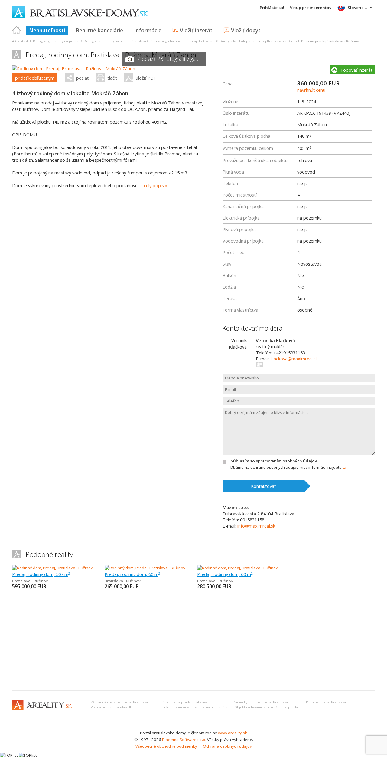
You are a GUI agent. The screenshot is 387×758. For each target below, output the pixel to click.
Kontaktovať (263, 486)
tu (344, 467)
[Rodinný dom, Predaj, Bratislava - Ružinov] (52, 568)
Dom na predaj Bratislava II (327, 702)
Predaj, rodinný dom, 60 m (132, 574)
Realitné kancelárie (99, 30)
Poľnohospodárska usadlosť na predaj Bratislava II (201, 707)
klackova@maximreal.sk (294, 359)
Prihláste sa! (272, 7)
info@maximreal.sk (256, 526)
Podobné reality (49, 554)
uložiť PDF (146, 78)
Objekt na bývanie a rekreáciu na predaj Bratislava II (275, 707)
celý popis (154, 185)
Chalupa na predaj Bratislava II (186, 702)
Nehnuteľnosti (47, 30)
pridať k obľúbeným (34, 78)
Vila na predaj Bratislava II (111, 707)
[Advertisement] (193, 640)
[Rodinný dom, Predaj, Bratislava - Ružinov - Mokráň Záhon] (73, 68)
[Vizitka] (259, 365)
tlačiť (112, 78)
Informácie (147, 30)
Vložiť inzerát (196, 30)
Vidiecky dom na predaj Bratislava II (262, 702)
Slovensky (358, 7)
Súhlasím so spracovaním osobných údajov (274, 461)
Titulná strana (16, 30)
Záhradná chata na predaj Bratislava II (121, 702)
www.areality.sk (232, 733)
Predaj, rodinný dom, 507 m (41, 574)
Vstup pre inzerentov (310, 7)
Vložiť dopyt (246, 30)
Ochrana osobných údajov (227, 746)
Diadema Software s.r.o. (184, 739)
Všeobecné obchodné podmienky (166, 746)
